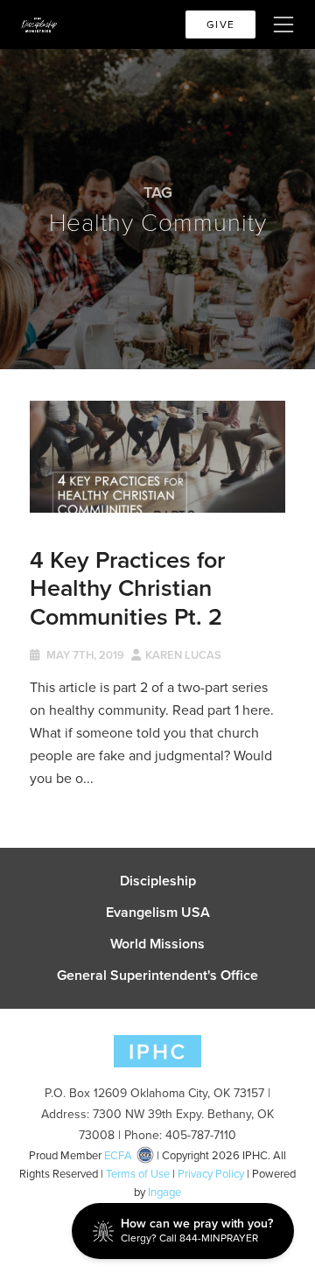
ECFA (118, 1155)
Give (220, 24)
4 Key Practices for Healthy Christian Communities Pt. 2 (127, 587)
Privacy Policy (211, 1173)
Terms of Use (138, 1173)
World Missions (157, 944)
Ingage (164, 1192)
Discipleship (158, 881)
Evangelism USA (158, 913)
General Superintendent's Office (157, 976)
